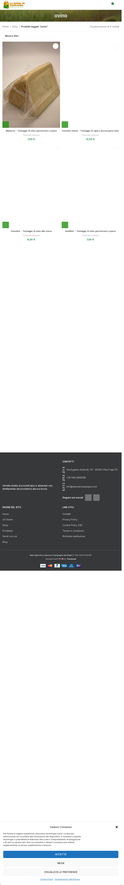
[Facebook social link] (88, 600)
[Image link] (30, 684)
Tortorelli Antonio (31, 135)
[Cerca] (105, 5)
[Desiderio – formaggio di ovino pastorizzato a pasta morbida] (90, 419)
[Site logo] (14, 4)
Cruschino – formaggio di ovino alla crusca (31, 542)
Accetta (60, 854)
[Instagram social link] (96, 600)
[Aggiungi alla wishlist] (55, 46)
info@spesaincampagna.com (81, 589)
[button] (116, 827)
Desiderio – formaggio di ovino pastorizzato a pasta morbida (90, 544)
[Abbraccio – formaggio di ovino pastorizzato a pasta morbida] (31, 85)
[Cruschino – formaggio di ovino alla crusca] (31, 419)
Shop (15, 26)
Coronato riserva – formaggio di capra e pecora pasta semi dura (90, 288)
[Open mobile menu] (118, 5)
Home (5, 26)
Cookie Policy (46, 879)
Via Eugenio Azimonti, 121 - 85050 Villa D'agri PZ (92, 572)
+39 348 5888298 (76, 580)
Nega (60, 863)
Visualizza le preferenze (61, 872)
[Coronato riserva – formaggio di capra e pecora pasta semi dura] (90, 163)
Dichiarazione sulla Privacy (67, 879)
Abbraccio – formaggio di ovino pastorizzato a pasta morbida (31, 132)
